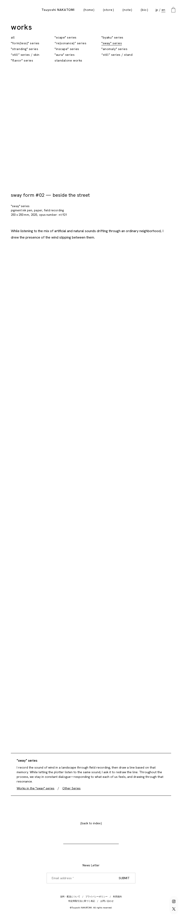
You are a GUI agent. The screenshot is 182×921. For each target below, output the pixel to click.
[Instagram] (173, 901)
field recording (54, 210)
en (163, 10)
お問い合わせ (107, 901)
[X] (173, 909)
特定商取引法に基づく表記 (81, 901)
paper (38, 210)
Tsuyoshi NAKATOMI (58, 10)
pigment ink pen (21, 210)
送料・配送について (70, 896)
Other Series (71, 788)
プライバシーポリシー (96, 896)
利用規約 (117, 896)
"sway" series (20, 206)
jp (157, 10)
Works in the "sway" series (35, 788)
